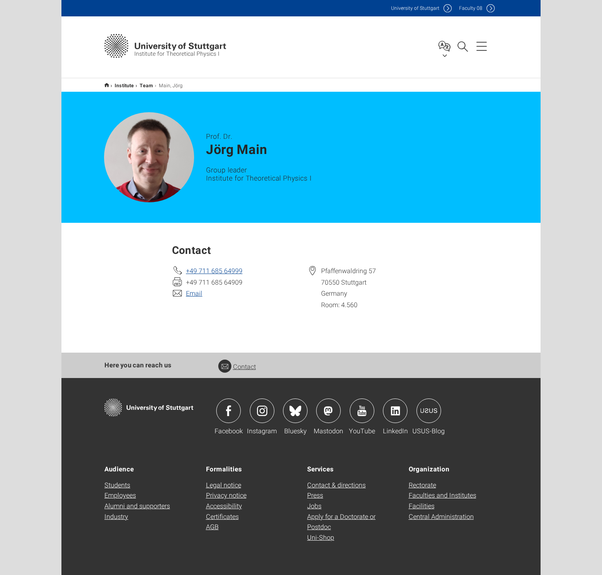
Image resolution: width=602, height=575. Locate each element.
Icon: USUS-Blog (428, 410)
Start (106, 85)
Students (117, 484)
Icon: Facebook (228, 410)
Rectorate (422, 484)
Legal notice (223, 484)
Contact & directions (336, 484)
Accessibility (224, 505)
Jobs (314, 505)
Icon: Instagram (262, 410)
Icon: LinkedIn (395, 410)
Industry (116, 516)
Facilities (422, 505)
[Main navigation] (481, 45)
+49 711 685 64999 (214, 270)
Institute (124, 85)
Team (146, 85)
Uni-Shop (320, 537)
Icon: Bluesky (295, 410)
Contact (244, 366)
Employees (120, 495)
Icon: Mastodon (328, 410)
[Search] (462, 45)
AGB (212, 526)
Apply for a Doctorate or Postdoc (341, 521)
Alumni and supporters (137, 505)
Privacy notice (226, 495)
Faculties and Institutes (442, 495)
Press (315, 495)
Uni (415, 8)
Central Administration (441, 516)
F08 (470, 8)
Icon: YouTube (362, 410)
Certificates (222, 516)
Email (194, 293)
